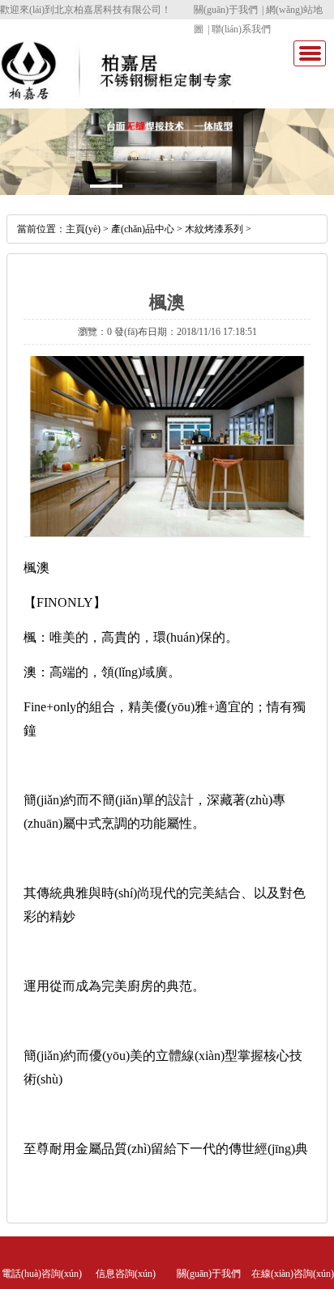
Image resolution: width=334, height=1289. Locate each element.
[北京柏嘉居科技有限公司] (116, 93)
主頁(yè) (83, 229)
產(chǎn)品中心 (142, 229)
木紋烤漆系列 (214, 229)
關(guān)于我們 (226, 9)
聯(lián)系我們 (241, 29)
